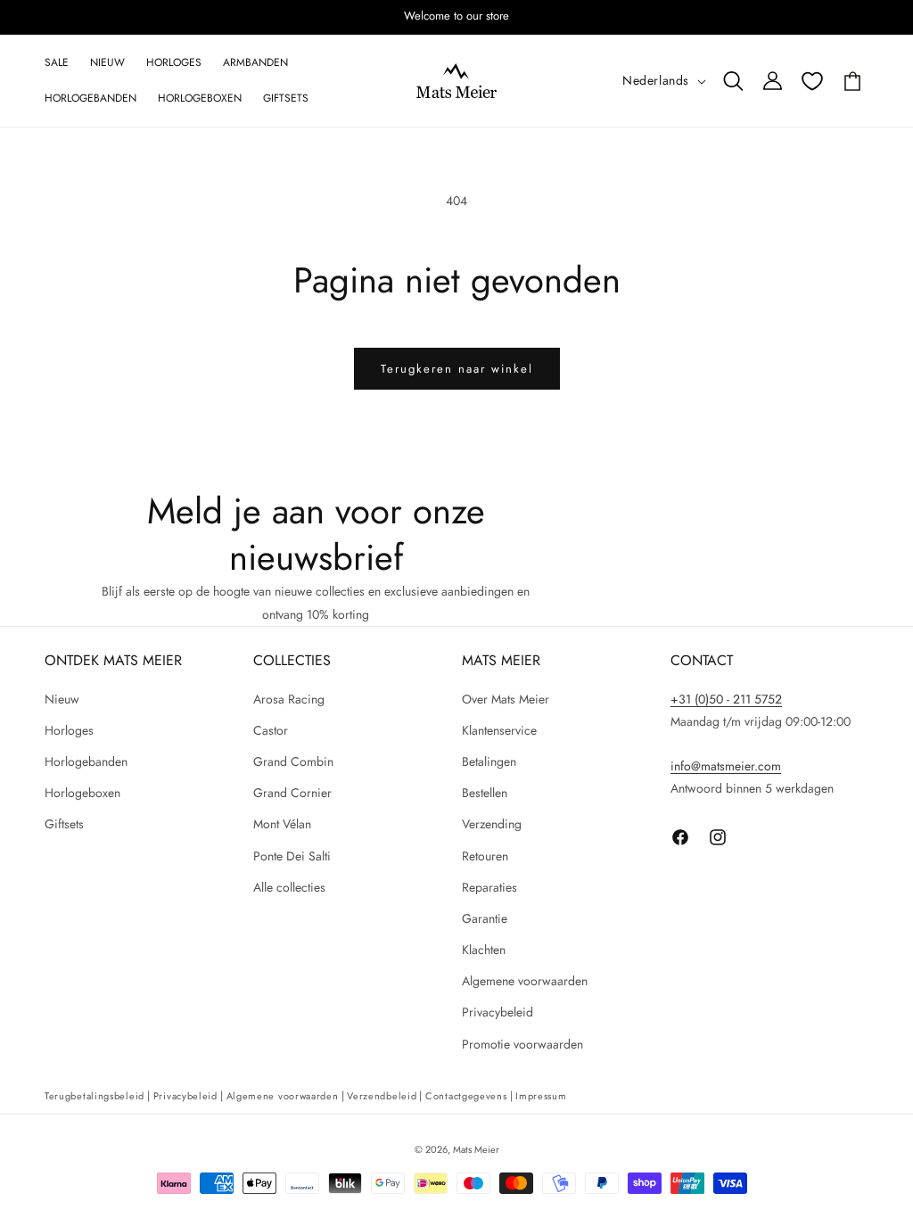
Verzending (492, 824)
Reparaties (489, 887)
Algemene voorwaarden (525, 981)
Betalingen (489, 761)
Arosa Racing (289, 699)
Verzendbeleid (381, 1096)
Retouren (485, 856)
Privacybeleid (497, 1012)
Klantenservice (499, 730)
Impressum (540, 1096)
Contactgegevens (466, 1096)
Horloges (69, 730)
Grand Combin (293, 761)
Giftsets (64, 824)
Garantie (484, 918)
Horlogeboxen (82, 793)
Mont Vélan (282, 824)
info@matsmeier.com (725, 766)
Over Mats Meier (505, 699)
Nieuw (62, 699)
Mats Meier (476, 1149)
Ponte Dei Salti (292, 856)
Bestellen (484, 793)
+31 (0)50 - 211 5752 (726, 699)
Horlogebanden (86, 761)
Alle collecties (289, 887)
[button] (733, 81)
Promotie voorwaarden (522, 1044)
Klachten (484, 950)
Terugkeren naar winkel (457, 368)
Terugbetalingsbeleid (94, 1096)
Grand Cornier (292, 793)
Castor (270, 730)
